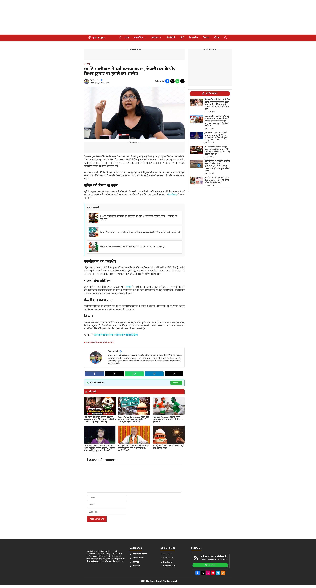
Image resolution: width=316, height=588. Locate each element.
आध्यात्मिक (138, 37)
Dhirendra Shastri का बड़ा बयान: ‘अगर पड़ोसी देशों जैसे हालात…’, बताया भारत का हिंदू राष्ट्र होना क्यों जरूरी (99, 448)
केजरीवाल (172, 195)
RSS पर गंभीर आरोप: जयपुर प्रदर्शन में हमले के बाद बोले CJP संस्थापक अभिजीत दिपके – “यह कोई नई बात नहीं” (100, 419)
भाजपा (129, 287)
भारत (127, 37)
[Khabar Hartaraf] (96, 38)
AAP (88, 342)
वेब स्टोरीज (193, 37)
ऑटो (182, 37)
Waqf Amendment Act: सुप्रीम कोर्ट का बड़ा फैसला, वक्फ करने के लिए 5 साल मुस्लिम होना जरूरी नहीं (140, 232)
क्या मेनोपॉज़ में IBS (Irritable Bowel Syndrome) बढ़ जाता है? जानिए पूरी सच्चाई (217, 180)
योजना (216, 37)
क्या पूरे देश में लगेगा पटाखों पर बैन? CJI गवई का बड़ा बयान (168, 447)
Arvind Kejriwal (96, 342)
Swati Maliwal (108, 342)
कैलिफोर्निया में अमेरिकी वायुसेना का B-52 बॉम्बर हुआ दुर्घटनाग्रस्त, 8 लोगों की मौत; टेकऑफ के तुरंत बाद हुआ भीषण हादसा (217, 166)
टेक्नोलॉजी (171, 37)
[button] (225, 38)
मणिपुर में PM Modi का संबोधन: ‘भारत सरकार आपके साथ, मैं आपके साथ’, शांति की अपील (133, 448)
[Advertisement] (74, 17)
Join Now (176, 383)
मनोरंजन (154, 37)
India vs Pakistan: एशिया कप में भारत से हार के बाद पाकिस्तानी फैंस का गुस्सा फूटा (133, 247)
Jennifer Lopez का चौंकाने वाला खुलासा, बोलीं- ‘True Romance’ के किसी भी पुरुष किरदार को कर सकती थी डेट (216, 136)
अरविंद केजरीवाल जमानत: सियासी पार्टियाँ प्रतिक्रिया (116, 335)
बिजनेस (206, 37)
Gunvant (96, 80)
